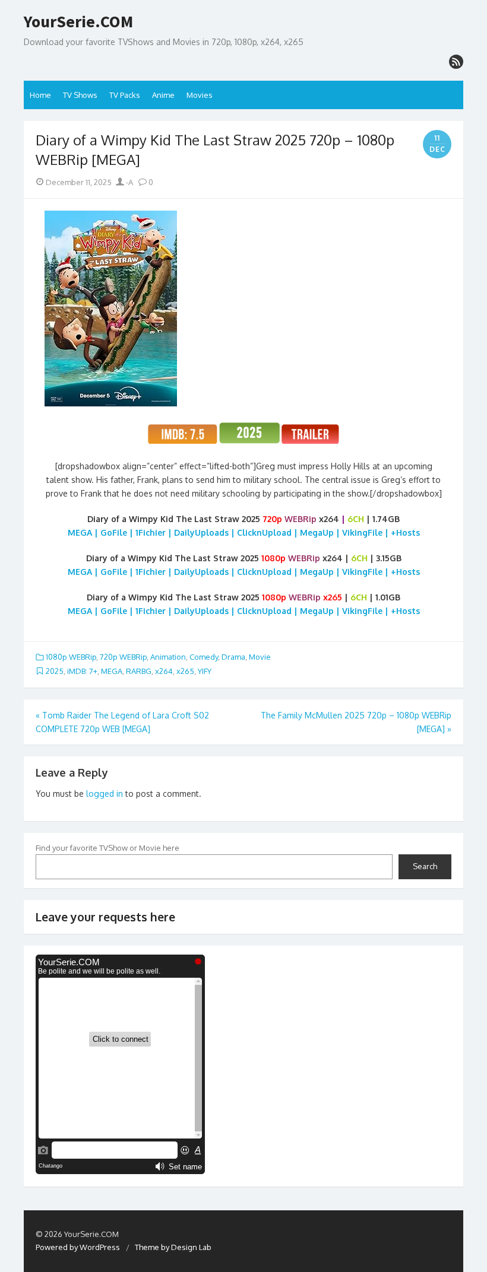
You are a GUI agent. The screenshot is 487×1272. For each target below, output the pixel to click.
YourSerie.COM (78, 22)
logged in (104, 793)
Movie (260, 657)
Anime (163, 95)
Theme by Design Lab (173, 1247)
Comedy (203, 657)
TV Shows (80, 95)
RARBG (138, 671)
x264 (164, 671)
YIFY (204, 671)
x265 (185, 671)
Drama (233, 657)
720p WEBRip (123, 657)
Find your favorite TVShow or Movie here (107, 848)
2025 (55, 671)
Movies (199, 95)
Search (425, 866)
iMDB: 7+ (82, 671)
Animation (168, 657)
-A (128, 182)
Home (40, 95)
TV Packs (124, 95)
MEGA (111, 671)
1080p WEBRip (71, 657)
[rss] (456, 62)
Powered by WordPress (78, 1247)
